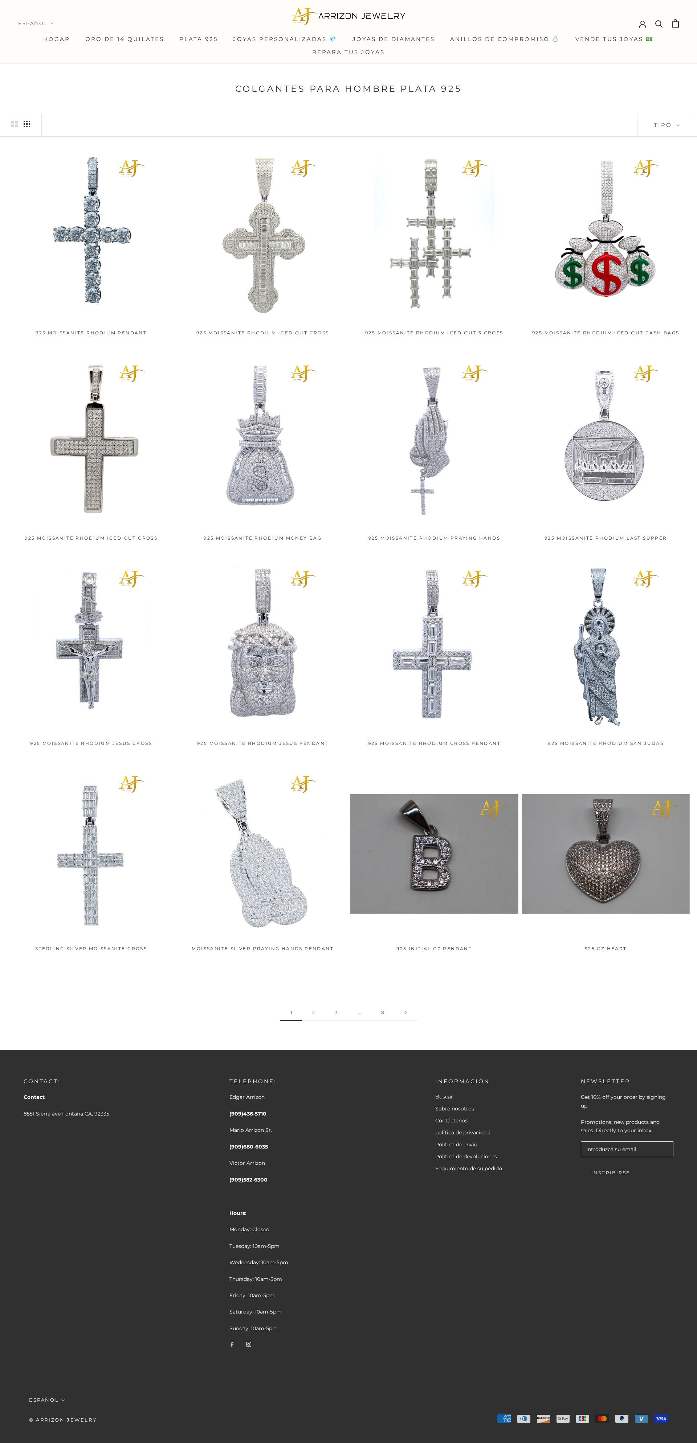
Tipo (664, 124)
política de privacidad (462, 1132)
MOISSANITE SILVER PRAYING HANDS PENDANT (263, 948)
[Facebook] (232, 1344)
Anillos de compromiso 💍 (505, 39)
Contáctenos (451, 1120)
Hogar (56, 39)
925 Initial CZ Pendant (434, 948)
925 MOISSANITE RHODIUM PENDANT (91, 332)
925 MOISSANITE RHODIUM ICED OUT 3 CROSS (434, 332)
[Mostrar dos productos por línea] (14, 124)
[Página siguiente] (405, 1013)
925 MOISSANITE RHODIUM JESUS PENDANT (262, 743)
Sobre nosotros (454, 1108)
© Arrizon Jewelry (63, 1420)
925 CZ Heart (606, 948)
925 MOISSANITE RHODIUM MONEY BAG (263, 538)
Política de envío (456, 1144)
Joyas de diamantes (393, 39)
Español (33, 23)
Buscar (444, 1096)
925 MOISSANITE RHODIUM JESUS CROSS (91, 743)
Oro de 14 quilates (124, 39)
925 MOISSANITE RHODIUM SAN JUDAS (606, 743)
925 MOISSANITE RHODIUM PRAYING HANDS (434, 538)
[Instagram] (248, 1344)
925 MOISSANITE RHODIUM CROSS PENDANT (434, 743)
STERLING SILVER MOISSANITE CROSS (91, 948)
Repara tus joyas (348, 52)
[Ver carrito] (675, 23)
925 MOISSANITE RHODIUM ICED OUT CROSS (262, 332)
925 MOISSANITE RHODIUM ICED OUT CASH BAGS (605, 332)
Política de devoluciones (466, 1156)
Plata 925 (198, 39)
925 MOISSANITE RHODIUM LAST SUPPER (606, 538)
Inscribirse (610, 1172)
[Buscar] (659, 23)
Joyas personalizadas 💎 (285, 39)
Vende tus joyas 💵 (614, 39)
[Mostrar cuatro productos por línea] (27, 124)
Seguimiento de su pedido (468, 1168)
